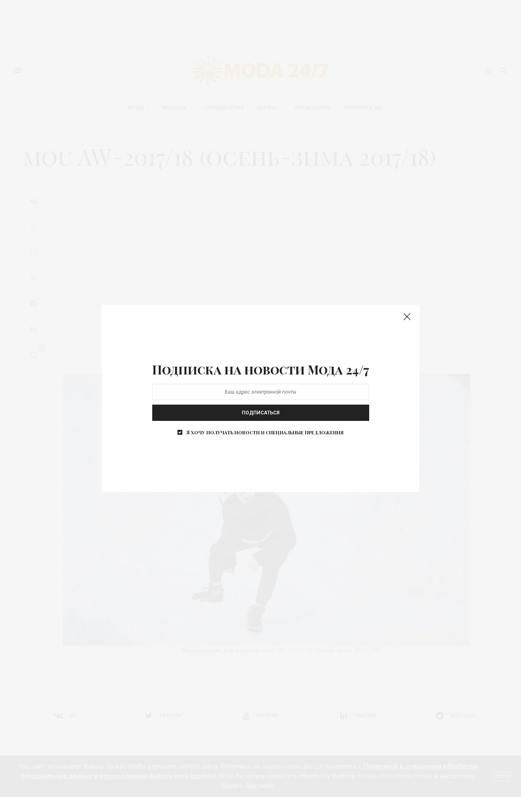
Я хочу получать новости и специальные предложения (265, 432)
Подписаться (261, 413)
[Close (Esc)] (407, 317)
